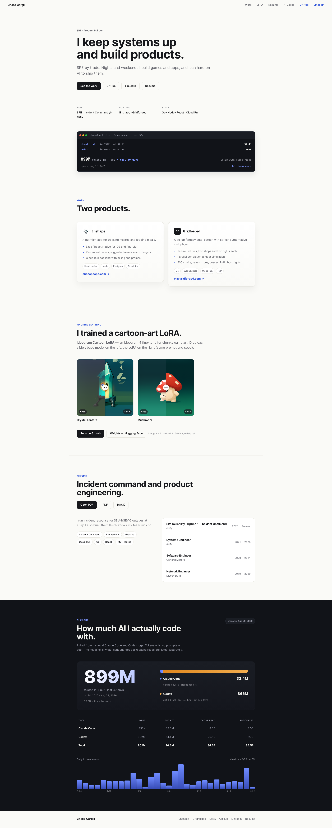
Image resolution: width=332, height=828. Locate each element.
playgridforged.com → (189, 278)
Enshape (184, 818)
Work (248, 4)
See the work (88, 86)
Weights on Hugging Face (126, 433)
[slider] (105, 387)
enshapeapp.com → (95, 274)
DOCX (121, 504)
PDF (105, 504)
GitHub (304, 4)
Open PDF (86, 504)
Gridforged (199, 818)
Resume (273, 4)
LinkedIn (319, 4)
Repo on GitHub (90, 433)
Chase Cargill (16, 5)
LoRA (260, 4)
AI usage (289, 4)
